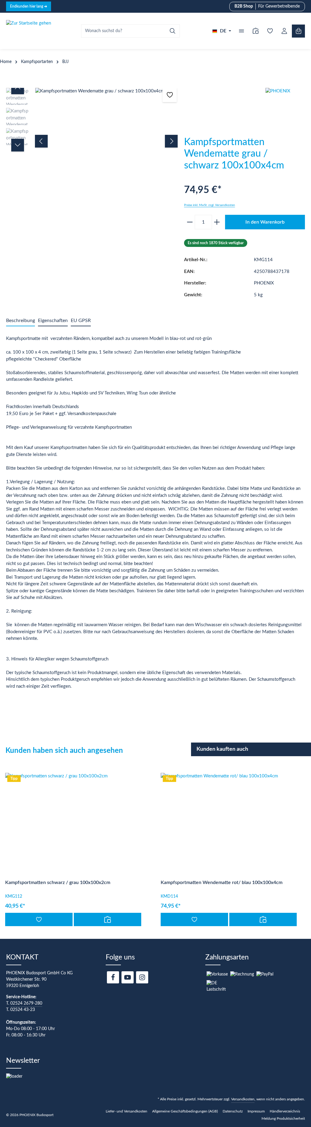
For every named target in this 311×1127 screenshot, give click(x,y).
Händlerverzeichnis (285, 1111)
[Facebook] (113, 977)
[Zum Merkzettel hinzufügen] (169, 95)
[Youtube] (127, 977)
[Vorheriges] (41, 141)
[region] (92, 141)
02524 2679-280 (26, 1003)
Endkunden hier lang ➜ (28, 6)
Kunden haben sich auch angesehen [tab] (64, 750)
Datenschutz (233, 1111)
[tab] (20, 320)
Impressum (256, 1111)
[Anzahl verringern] (189, 222)
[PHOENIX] (288, 110)
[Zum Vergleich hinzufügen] (107, 919)
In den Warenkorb (265, 222)
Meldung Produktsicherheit (283, 1118)
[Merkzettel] (269, 31)
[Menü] (241, 31)
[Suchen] (173, 31)
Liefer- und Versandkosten (126, 1111)
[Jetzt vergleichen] (255, 31)
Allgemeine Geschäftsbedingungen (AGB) (185, 1111)
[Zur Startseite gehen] (28, 31)
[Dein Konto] (284, 31)
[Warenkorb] (298, 31)
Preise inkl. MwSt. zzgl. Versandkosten (209, 205)
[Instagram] (142, 977)
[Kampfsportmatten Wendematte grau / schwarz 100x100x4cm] (106, 91)
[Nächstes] (171, 141)
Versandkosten (243, 1099)
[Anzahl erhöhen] (218, 222)
